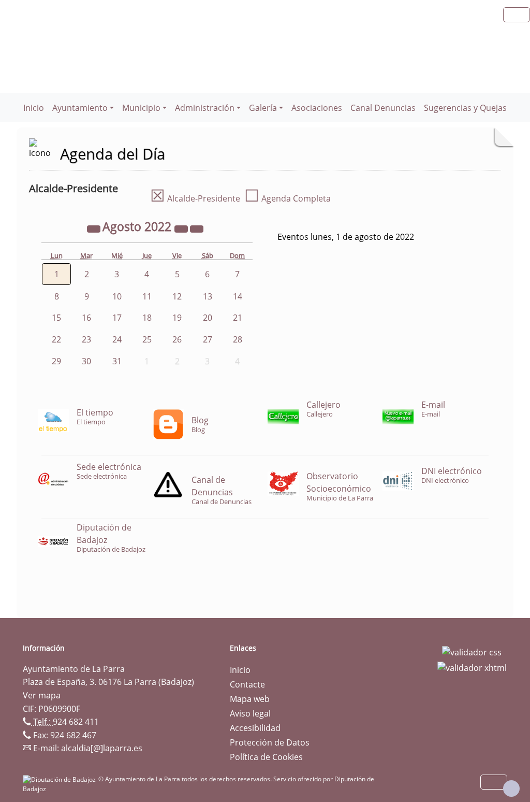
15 (56, 317)
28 (237, 339)
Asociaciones (316, 107)
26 (177, 339)
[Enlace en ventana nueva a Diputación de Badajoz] (60, 779)
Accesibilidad (255, 728)
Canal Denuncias (383, 107)
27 (207, 339)
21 (237, 317)
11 (147, 296)
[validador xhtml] (472, 666)
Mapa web (250, 699)
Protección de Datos (270, 742)
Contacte (247, 684)
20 (207, 317)
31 (117, 361)
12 (177, 296)
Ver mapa (42, 695)
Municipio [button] (141, 107)
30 (86, 361)
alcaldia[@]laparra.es (101, 748)
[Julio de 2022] (94, 228)
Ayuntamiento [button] (80, 107)
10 (117, 296)
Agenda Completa (287, 198)
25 (147, 339)
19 (177, 317)
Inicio (33, 107)
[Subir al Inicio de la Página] (511, 788)
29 (56, 361)
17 (117, 317)
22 (56, 339)
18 (147, 317)
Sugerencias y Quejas (465, 107)
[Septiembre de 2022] (196, 228)
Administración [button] (204, 107)
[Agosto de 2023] (182, 228)
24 (117, 339)
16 (86, 317)
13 (207, 296)
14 (237, 296)
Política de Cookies (266, 757)
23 (86, 339)
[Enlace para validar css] (472, 651)
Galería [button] (263, 107)
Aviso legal (250, 713)
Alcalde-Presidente (195, 198)
